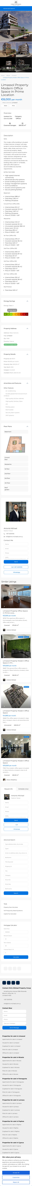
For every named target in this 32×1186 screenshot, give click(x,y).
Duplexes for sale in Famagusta (12, 1089)
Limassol (14, 75)
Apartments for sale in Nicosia (11, 1060)
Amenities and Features (12, 383)
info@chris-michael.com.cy (14, 536)
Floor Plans (8, 426)
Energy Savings (9, 301)
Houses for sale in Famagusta (11, 1085)
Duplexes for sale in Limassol (11, 1046)
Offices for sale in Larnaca (10, 1117)
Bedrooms (8, 857)
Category (7, 875)
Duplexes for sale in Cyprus (10, 1152)
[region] (16, 1170)
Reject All (16, 1182)
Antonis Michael (10, 528)
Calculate (16, 957)
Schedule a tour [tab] (23, 789)
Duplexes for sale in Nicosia (10, 1067)
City (6, 871)
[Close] (30, 1156)
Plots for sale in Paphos (9, 1135)
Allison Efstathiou (11, 779)
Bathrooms (8, 888)
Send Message (14, 1028)
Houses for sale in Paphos (10, 1128)
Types (6, 848)
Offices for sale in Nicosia (10, 1074)
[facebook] (5, 968)
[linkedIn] (10, 968)
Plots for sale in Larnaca (9, 1113)
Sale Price (6, 928)
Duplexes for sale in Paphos (10, 1131)
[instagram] (19, 968)
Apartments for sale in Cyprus (11, 1146)
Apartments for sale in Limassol (12, 1039)
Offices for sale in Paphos (10, 1138)
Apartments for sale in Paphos (11, 1124)
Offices (8, 75)
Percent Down (8, 935)
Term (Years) (7, 942)
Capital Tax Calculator (10, 914)
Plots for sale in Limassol (10, 1049)
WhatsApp (16, 572)
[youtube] (14, 968)
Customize (16, 1177)
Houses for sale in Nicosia (10, 1064)
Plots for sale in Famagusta (10, 1092)
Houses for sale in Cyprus (10, 1149)
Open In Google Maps (10, 344)
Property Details (9, 354)
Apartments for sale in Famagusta (13, 1082)
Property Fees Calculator (11, 907)
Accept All (16, 1172)
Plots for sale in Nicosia (9, 1071)
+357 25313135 (10, 533)
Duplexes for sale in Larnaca (11, 1110)
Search (16, 893)
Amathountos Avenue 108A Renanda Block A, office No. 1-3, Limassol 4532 (14, 993)
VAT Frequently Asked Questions (13, 910)
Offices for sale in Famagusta (11, 1095)
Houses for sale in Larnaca (10, 1106)
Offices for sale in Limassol (10, 1053)
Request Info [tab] (8, 789)
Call (16, 567)
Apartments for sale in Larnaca (12, 1103)
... (14, 622)
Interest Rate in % (9, 949)
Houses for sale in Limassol (10, 1043)
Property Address (10, 328)
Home (2, 75)
